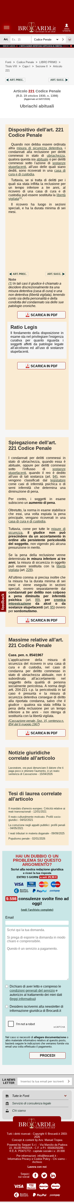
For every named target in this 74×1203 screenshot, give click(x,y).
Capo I (26, 66)
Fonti (8, 62)
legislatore (58, 480)
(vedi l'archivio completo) (37, 909)
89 (37, 600)
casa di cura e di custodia (26, 521)
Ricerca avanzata (69, 39)
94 (54, 476)
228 (29, 570)
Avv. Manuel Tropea (50, 1140)
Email (9, 917)
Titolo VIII (11, 66)
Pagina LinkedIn (53, 1174)
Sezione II (42, 66)
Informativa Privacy (19, 1158)
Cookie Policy (42, 1158)
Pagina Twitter (44, 1174)
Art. (16, 79)
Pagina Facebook (35, 1174)
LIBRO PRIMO (48, 62)
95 (52, 607)
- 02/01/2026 (26, 838)
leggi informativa (23, 999)
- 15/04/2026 (36, 771)
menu (6, 27)
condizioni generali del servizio (32, 990)
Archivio (37, 1162)
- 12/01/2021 (36, 810)
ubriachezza (56, 155)
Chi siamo (59, 1158)
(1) (20, 197)
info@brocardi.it (46, 1155)
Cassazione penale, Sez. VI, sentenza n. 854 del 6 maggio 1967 (36, 722)
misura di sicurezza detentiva (39, 148)
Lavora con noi (37, 1166)
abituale (42, 159)
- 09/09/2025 (36, 833)
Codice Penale (25, 62)
